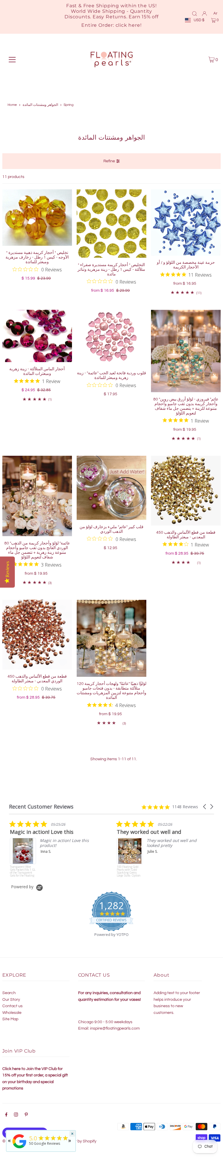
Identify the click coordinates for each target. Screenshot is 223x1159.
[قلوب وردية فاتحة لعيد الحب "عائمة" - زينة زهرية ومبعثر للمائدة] (111, 338)
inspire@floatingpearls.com (115, 1028)
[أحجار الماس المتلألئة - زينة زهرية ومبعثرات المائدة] (37, 336)
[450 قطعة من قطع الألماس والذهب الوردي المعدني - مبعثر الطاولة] (37, 635)
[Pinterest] (26, 1115)
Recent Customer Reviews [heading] (41, 806)
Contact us (12, 1006)
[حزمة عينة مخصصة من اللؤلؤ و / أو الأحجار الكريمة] (186, 222)
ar (215, 13)
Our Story (11, 1000)
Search (9, 993)
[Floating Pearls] (19, 1148)
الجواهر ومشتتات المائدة (40, 105)
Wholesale (11, 1013)
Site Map (10, 1019)
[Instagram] (16, 1115)
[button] (205, 806)
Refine (109, 161)
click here (128, 25)
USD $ (199, 20)
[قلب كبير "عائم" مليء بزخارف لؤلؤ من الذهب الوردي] (111, 488)
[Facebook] (6, 1115)
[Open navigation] (12, 59)
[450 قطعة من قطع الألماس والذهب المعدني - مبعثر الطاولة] (186, 491)
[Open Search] (194, 13)
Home (12, 105)
